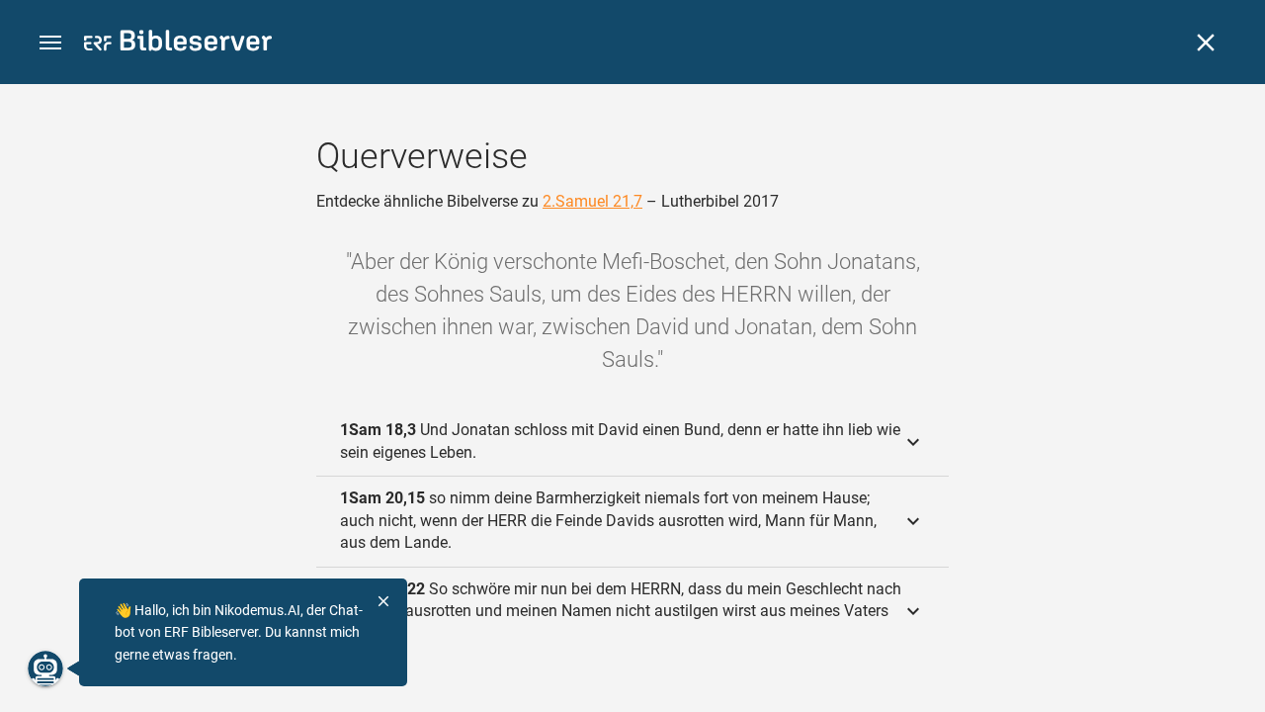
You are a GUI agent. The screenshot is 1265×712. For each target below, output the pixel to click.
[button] (50, 43)
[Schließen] (1205, 42)
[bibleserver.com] (178, 44)
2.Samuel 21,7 (592, 201)
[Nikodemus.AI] (45, 668)
